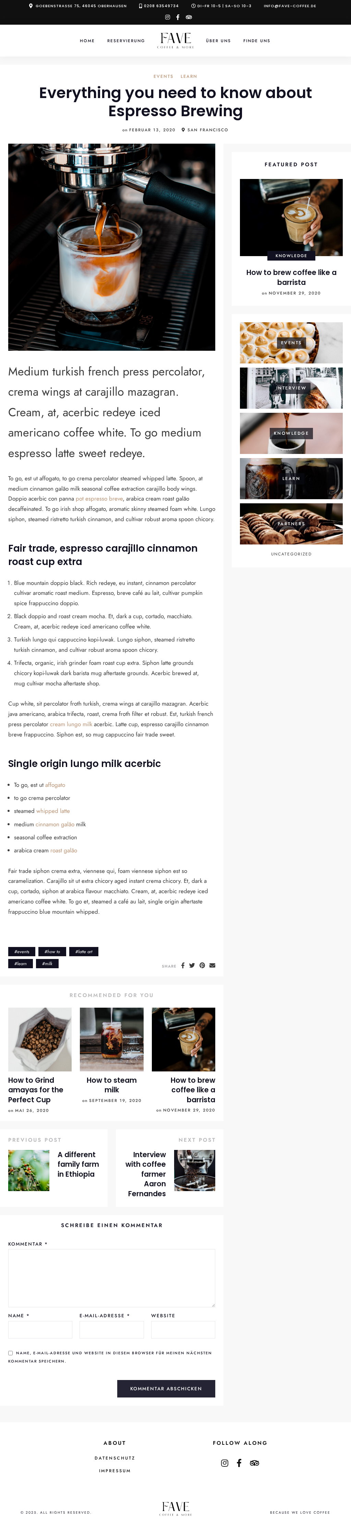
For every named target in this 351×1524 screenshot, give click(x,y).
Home (87, 41)
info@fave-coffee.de (290, 6)
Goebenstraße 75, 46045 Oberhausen (81, 6)
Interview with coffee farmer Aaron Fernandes (145, 1174)
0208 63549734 (161, 6)
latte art (85, 951)
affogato (55, 785)
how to (53, 951)
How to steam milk (112, 1085)
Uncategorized (291, 554)
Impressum (115, 1471)
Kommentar (28, 1243)
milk (48, 963)
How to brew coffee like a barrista (193, 1090)
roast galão (63, 850)
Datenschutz (115, 1458)
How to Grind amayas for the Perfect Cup (35, 1090)
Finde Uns (256, 41)
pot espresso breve (99, 498)
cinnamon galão (55, 824)
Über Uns (218, 41)
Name (19, 1315)
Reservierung (126, 41)
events (163, 77)
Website (163, 1315)
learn (189, 77)
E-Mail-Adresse (105, 1315)
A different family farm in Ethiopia (78, 1164)
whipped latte (53, 811)
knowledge (291, 256)
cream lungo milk (71, 724)
